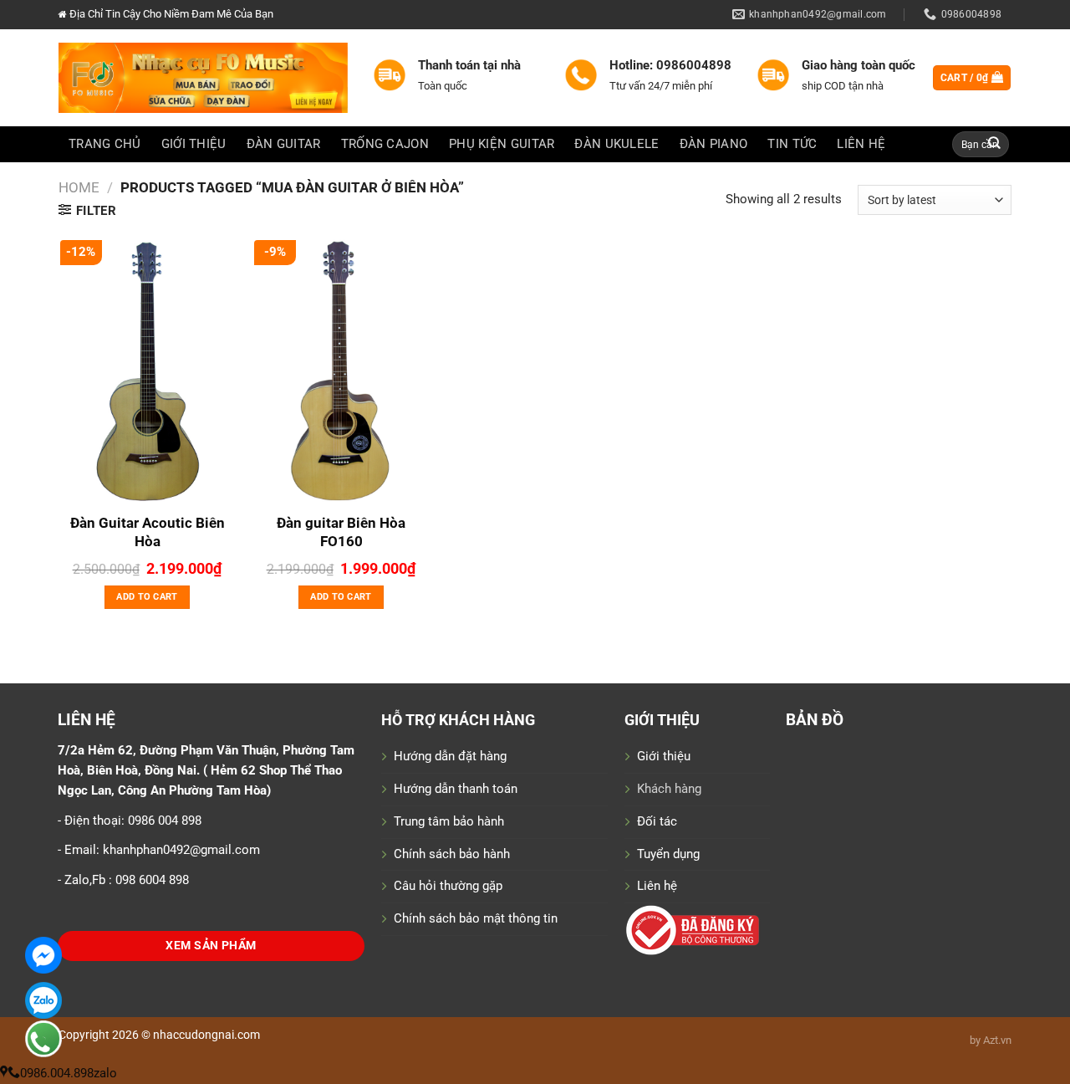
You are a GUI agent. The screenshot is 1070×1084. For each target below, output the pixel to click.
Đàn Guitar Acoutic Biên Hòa (147, 532)
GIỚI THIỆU (194, 143)
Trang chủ (105, 143)
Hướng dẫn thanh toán (455, 788)
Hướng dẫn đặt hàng (450, 756)
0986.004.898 (57, 1073)
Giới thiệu (663, 756)
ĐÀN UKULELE (616, 143)
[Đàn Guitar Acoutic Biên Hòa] (147, 371)
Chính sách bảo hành (452, 854)
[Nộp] (994, 144)
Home (79, 187)
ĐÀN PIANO (714, 143)
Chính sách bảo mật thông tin (476, 918)
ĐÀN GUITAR (284, 143)
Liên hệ (657, 885)
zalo (105, 1073)
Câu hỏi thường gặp (448, 885)
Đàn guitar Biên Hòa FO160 (341, 532)
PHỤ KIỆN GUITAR (501, 143)
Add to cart (147, 596)
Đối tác (657, 821)
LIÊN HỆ (861, 143)
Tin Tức (792, 143)
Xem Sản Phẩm (211, 945)
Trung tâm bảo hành (449, 821)
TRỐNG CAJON (385, 143)
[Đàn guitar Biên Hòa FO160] (341, 371)
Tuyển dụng (668, 854)
